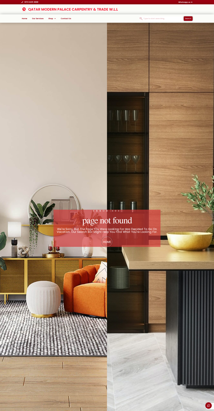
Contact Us (66, 18)
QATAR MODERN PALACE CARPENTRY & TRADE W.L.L (73, 9)
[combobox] (161, 18)
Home (24, 18)
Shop (50, 18)
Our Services (38, 18)
